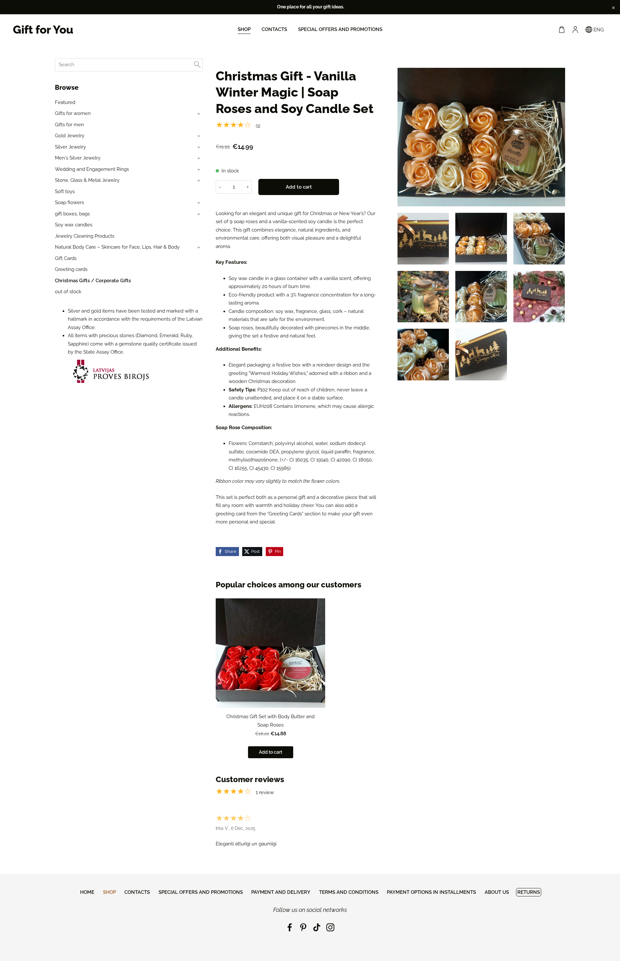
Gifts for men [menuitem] (69, 125)
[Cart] (561, 29)
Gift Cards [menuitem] (66, 258)
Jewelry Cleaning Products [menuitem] (84, 236)
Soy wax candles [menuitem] (73, 225)
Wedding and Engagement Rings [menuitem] (92, 169)
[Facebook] (290, 927)
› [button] (199, 114)
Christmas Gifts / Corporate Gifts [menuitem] (93, 281)
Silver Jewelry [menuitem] (70, 147)
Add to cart (299, 187)
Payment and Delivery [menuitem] (280, 892)
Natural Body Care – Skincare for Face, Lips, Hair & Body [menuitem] (117, 247)
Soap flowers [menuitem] (69, 202)
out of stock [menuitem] (68, 291)
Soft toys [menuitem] (65, 191)
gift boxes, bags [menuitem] (72, 214)
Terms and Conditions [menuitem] (348, 892)
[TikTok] (317, 927)
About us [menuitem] (497, 892)
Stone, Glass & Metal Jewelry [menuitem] (87, 180)
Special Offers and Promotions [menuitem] (340, 29)
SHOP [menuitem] (244, 29)
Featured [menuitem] (65, 102)
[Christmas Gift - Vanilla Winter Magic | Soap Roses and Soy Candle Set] (423, 238)
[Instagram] (330, 927)
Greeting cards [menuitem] (71, 269)
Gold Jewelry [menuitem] (69, 136)
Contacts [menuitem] (274, 29)
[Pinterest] (303, 927)
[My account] (575, 29)
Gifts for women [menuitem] (73, 113)
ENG (598, 30)
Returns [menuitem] (528, 892)
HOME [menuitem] (87, 892)
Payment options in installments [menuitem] (431, 892)
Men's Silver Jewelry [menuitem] (77, 158)
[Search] (197, 64)
